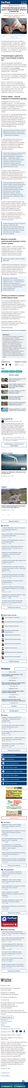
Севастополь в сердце (11, 767)
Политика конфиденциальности (16, 1084)
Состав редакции (5, 1026)
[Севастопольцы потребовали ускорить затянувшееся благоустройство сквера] (4, 396)
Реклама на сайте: (5, 1068)
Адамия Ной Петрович (11, 648)
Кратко (3, 1025)
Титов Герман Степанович (12, 617)
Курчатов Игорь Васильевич (13, 639)
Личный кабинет (14, 711)
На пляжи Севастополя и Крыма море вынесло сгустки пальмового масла (12, 601)
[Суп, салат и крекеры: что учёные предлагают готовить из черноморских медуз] (4, 390)
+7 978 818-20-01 (5, 1073)
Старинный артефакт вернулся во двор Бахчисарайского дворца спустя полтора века (13, 588)
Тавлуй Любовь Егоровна (12, 626)
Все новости (4, 1020)
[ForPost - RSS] (13, 1031)
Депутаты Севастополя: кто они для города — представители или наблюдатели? (14, 683)
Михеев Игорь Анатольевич (12, 656)
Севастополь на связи (9, 755)
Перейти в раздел (14, 661)
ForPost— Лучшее (16, 1035)
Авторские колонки (6, 1021)
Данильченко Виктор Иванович (13, 652)
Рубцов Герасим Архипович (12, 635)
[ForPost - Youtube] (21, 1031)
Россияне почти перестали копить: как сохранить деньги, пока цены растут (12, 547)
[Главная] (5, 2)
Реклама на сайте (5, 985)
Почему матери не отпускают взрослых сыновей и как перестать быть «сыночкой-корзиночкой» (14, 568)
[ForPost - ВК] (17, 1031)
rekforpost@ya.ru (5, 1076)
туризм (23, 502)
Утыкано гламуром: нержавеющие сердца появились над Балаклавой (13, 692)
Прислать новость (14, 521)
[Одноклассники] (6, 364)
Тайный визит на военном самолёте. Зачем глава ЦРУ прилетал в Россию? (14, 595)
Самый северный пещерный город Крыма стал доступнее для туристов (13, 506)
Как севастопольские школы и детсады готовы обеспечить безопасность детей (13, 575)
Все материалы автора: (13, 330)
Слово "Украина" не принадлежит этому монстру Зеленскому (12, 675)
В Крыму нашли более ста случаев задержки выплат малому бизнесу (17, 409)
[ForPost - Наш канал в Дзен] (27, 1031)
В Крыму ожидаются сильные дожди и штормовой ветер (12, 581)
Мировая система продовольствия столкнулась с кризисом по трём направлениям (11, 554)
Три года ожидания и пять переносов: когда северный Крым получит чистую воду (12, 945)
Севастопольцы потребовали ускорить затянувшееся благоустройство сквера (16, 398)
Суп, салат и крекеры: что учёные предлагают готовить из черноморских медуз (17, 392)
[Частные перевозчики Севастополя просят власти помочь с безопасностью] (4, 379)
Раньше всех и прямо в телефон (14, 771)
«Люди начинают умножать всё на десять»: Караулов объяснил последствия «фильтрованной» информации (17, 386)
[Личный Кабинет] (22, 1)
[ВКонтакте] (2, 364)
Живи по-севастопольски (12, 779)
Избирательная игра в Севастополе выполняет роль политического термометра (13, 700)
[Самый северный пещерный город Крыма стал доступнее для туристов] (14, 489)
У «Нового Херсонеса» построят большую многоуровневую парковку (13, 528)
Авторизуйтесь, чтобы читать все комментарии (14, 444)
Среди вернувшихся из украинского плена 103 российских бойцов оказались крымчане (13, 832)
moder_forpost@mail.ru (10, 997)
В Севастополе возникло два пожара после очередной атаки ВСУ (14, 561)
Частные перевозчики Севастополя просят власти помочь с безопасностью (17, 380)
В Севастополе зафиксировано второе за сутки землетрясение (13, 541)
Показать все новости (14, 607)
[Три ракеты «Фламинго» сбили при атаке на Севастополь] (14, 455)
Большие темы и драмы (11, 775)
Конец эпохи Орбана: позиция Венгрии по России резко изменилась (13, 534)
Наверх (23, 1081)
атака (23, 468)
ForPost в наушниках (11, 783)
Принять (20, 1086)
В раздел (14, 706)
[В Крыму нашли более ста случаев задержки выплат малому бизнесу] (4, 408)
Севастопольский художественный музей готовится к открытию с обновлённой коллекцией (17, 404)
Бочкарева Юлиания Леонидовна (14, 621)
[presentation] (3, 480)
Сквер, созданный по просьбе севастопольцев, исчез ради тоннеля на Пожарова (13, 893)
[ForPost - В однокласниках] (24, 1031)
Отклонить (6, 1086)
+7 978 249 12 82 (5, 1000)
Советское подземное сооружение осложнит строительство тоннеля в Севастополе (12, 873)
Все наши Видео (9, 759)
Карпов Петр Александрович (13, 643)
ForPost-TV (4, 1023)
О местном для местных (11, 763)
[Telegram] (10, 364)
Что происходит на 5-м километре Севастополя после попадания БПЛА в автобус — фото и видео (12, 846)
